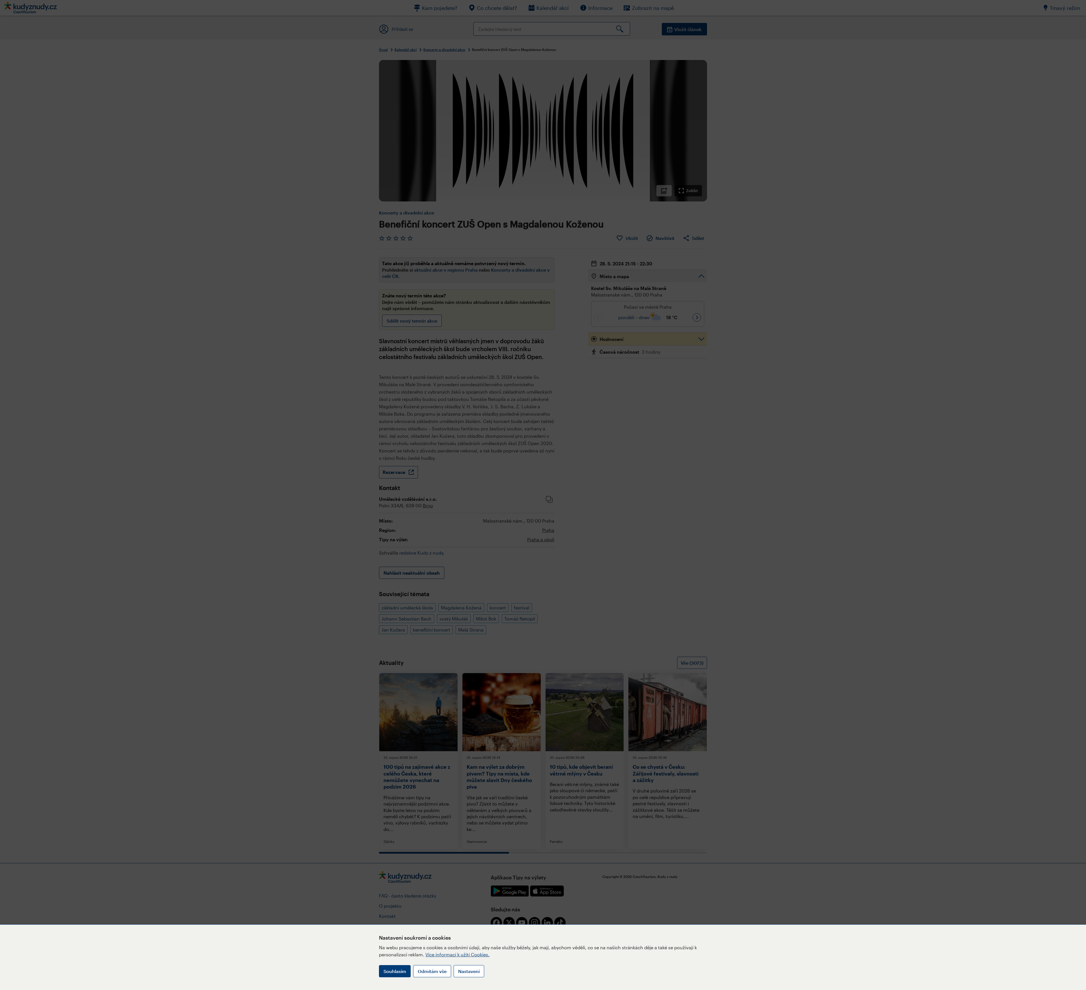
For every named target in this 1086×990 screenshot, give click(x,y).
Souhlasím (394, 971)
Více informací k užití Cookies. (457, 954)
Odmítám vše (432, 971)
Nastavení (469, 971)
